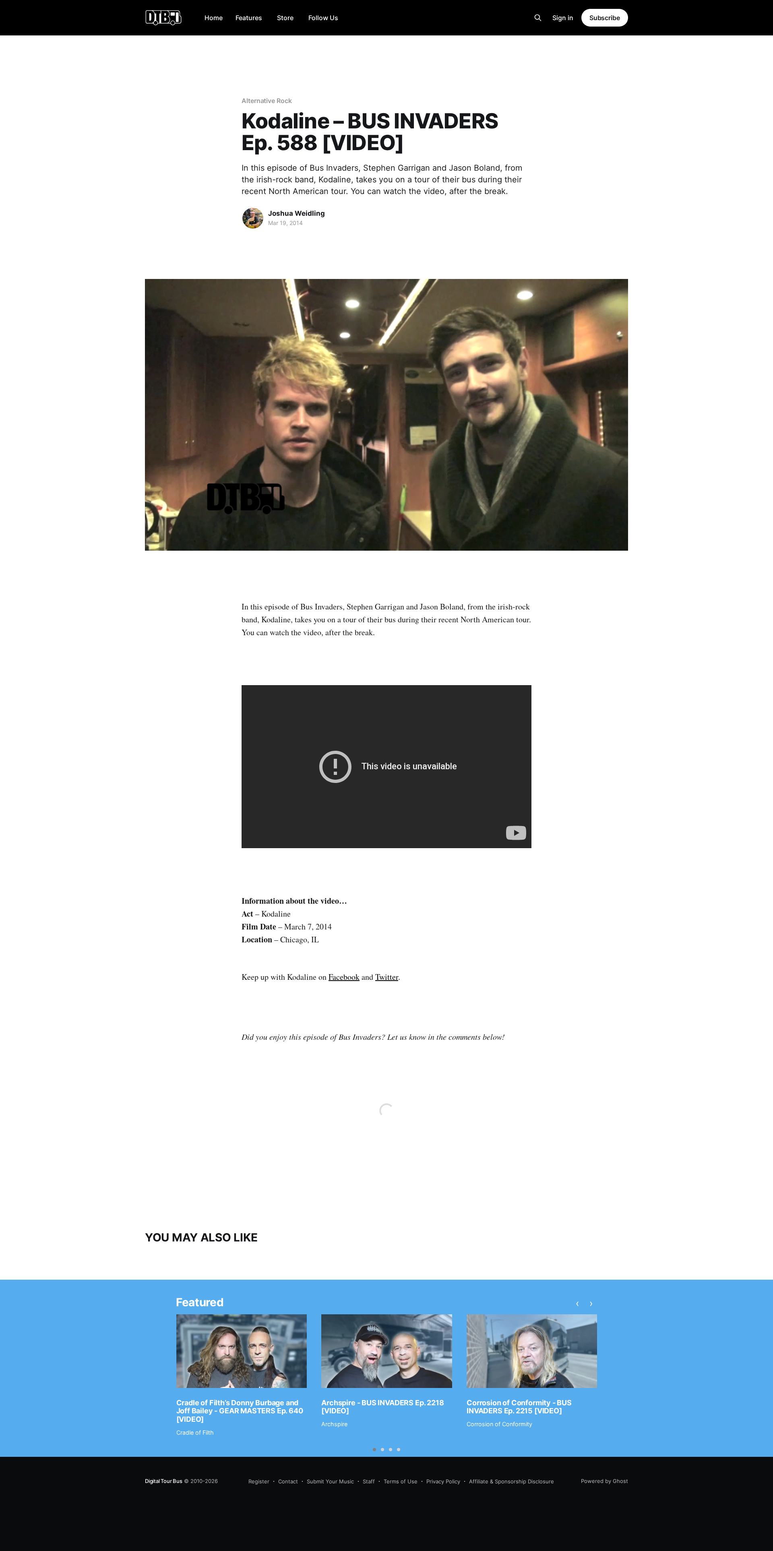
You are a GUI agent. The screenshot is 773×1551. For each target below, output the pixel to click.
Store (285, 18)
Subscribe (604, 18)
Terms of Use (401, 1481)
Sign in (562, 18)
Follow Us (323, 18)
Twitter (386, 976)
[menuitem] (214, 17)
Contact (288, 1481)
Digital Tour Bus (163, 1481)
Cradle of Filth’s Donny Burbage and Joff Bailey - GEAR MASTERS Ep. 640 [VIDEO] (239, 1410)
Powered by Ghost (604, 1481)
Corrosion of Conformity (499, 1424)
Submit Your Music (330, 1481)
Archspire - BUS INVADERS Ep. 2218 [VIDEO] (382, 1406)
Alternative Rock (267, 101)
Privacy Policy (443, 1481)
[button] (374, 1450)
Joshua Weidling (296, 213)
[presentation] (577, 1303)
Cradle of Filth (195, 1432)
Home (214, 18)
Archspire (334, 1424)
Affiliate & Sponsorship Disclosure (511, 1481)
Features (249, 18)
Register (258, 1481)
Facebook (344, 976)
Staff (369, 1481)
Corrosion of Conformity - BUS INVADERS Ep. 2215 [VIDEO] (519, 1406)
